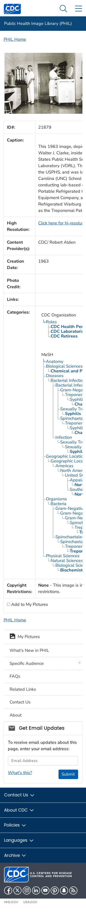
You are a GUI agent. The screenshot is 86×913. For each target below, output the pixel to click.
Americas (64, 466)
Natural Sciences (67, 560)
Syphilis (77, 399)
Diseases (55, 376)
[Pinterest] (55, 890)
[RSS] (73, 890)
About (16, 715)
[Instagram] (27, 890)
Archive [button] (12, 855)
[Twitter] (17, 890)
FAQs (15, 676)
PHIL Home (15, 39)
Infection (63, 437)
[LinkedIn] (36, 890)
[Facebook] (8, 890)
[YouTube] (45, 890)
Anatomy (54, 361)
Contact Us (20, 702)
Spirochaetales (69, 537)
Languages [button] (16, 840)
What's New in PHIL (29, 650)
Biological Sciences (64, 366)
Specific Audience (27, 663)
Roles (51, 322)
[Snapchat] (64, 890)
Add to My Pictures (29, 604)
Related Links (23, 689)
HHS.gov (11, 902)
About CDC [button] (16, 810)
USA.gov (30, 902)
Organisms (56, 499)
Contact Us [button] (16, 795)
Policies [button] (12, 825)
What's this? (20, 773)
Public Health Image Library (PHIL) (38, 23)
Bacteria (58, 504)
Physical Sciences (63, 556)
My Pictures (27, 636)
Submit (68, 774)
